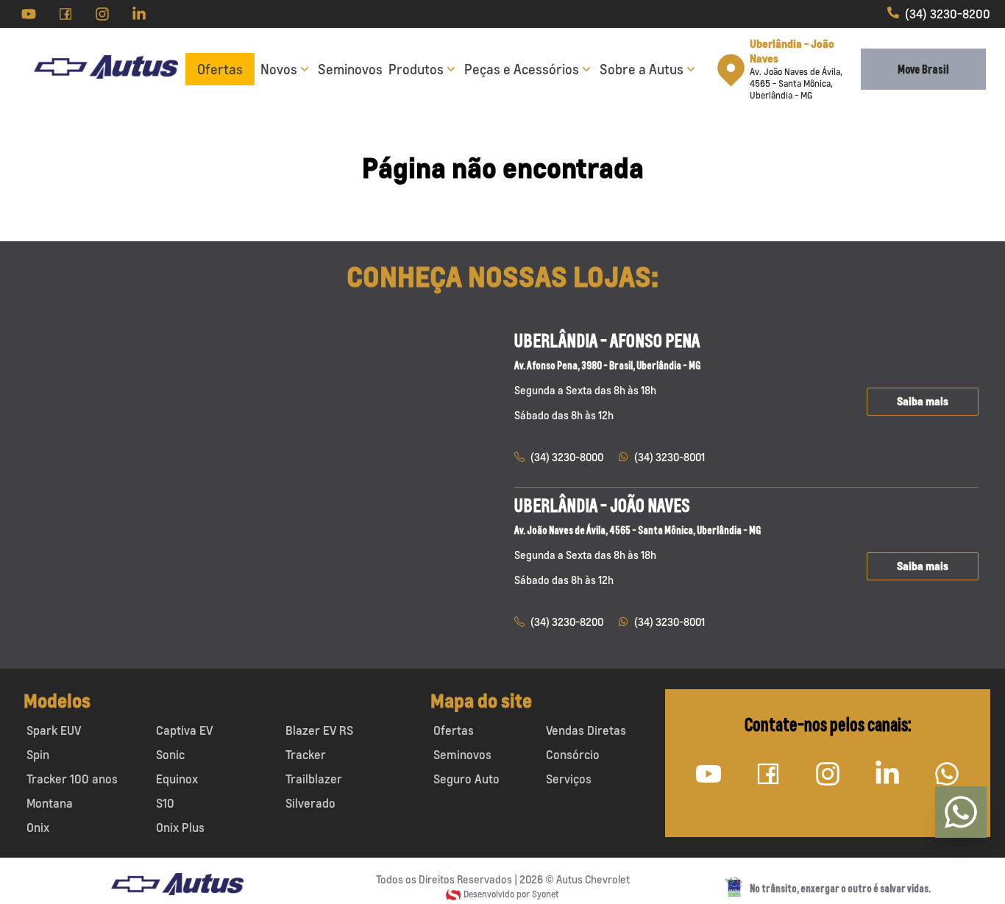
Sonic (170, 754)
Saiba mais (922, 401)
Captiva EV (184, 730)
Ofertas (220, 68)
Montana (49, 803)
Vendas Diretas (586, 730)
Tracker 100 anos (72, 779)
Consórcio (573, 754)
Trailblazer (313, 779)
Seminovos (350, 68)
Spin (37, 754)
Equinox (177, 779)
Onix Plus (180, 827)
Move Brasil (923, 68)
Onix (37, 827)
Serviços (569, 779)
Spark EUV (53, 730)
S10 (165, 803)
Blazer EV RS (319, 730)
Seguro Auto (466, 779)
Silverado (310, 803)
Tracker (305, 754)
